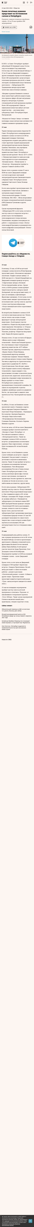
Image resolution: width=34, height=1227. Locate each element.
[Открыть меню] (31, 3)
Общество (17, 8)
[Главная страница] (2, 2)
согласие (7, 1221)
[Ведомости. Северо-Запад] (5, 2)
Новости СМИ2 (7, 639)
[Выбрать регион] (27, 2)
